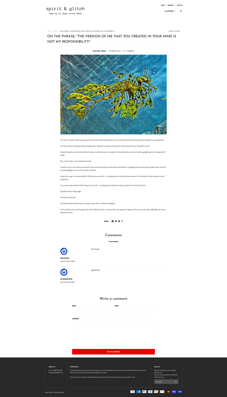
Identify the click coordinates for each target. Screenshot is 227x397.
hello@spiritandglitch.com (56, 372)
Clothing (169, 11)
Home (49, 31)
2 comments (130, 51)
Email (117, 306)
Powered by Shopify (58, 392)
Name (74, 306)
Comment (75, 319)
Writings (55, 31)
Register (170, 5)
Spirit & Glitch (48, 392)
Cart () (179, 5)
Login (162, 5)
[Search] (181, 12)
